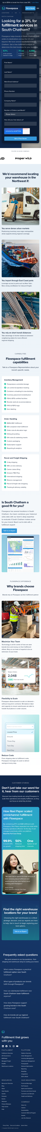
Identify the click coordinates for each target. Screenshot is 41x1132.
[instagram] (13, 1046)
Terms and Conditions (15, 1125)
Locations (5, 13)
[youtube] (17, 1046)
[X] (10, 1046)
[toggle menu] (38, 8)
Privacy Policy (6, 1125)
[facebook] (6, 1046)
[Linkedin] (3, 1046)
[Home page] (10, 8)
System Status (24, 1125)
